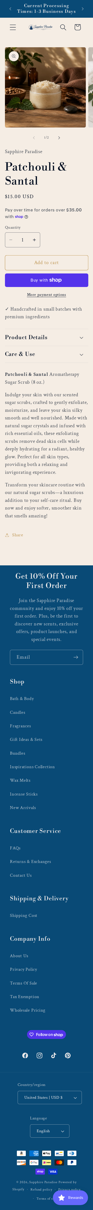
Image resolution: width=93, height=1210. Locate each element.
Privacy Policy (23, 969)
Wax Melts (20, 780)
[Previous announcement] (10, 8)
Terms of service (49, 1198)
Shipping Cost (23, 915)
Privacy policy (69, 1189)
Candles (17, 712)
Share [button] (17, 535)
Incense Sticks (24, 794)
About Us (19, 956)
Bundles (17, 753)
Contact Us (21, 875)
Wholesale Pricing (27, 1010)
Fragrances (20, 726)
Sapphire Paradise (43, 1182)
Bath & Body (22, 698)
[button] (13, 27)
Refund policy (41, 1189)
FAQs (15, 848)
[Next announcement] (82, 8)
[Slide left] (34, 137)
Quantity (13, 227)
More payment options (46, 294)
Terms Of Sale (23, 983)
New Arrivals (23, 808)
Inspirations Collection (32, 767)
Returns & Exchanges (30, 861)
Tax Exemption (24, 997)
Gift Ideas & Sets (26, 739)
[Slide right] (59, 137)
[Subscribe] (76, 657)
